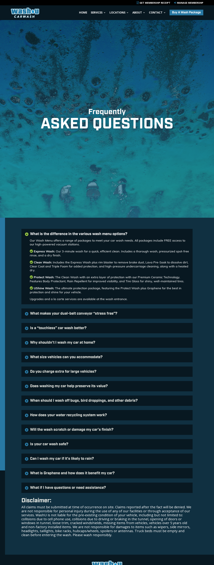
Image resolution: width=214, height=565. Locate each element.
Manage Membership (189, 2)
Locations (117, 12)
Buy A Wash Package (186, 12)
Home (83, 12)
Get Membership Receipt (154, 2)
